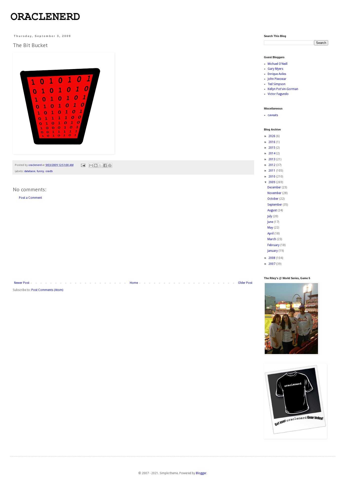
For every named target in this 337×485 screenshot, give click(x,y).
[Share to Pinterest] (109, 165)
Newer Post (21, 283)
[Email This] (91, 165)
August (272, 210)
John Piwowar (277, 79)
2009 (272, 182)
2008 (272, 258)
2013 (272, 159)
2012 (272, 165)
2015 (272, 147)
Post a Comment (30, 197)
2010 (272, 176)
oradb (49, 171)
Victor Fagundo (278, 94)
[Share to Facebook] (105, 165)
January (273, 250)
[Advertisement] (133, 240)
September (275, 204)
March (272, 239)
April (270, 233)
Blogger (201, 473)
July (270, 216)
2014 (272, 153)
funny (40, 171)
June (270, 222)
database (29, 171)
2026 (272, 136)
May (270, 227)
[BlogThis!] (95, 165)
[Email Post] (83, 165)
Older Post (245, 283)
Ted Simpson (276, 84)
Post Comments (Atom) (47, 290)
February (273, 245)
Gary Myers (275, 69)
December (274, 187)
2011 (272, 170)
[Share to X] (100, 165)
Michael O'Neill (277, 64)
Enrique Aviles (277, 74)
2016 (272, 142)
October (273, 198)
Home (134, 283)
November (274, 193)
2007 (272, 264)
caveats (273, 115)
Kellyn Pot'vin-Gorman (283, 89)
